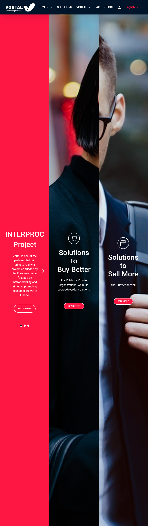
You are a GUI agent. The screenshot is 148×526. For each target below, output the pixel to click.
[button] (6, 271)
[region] (25, 270)
